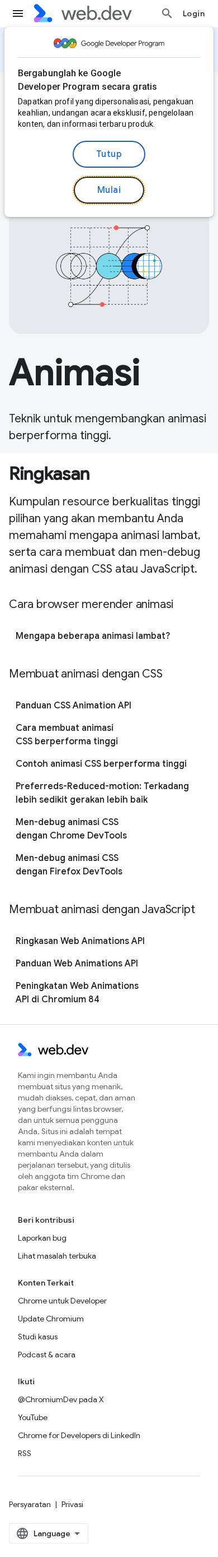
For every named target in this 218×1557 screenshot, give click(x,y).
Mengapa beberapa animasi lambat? (93, 636)
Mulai (109, 190)
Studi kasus (38, 1337)
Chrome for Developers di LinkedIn (79, 1435)
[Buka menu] (18, 13)
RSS (24, 1453)
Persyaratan (30, 1504)
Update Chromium (51, 1319)
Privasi (72, 1504)
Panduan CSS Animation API (73, 705)
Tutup (109, 154)
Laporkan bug (42, 1238)
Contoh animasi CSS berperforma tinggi (101, 764)
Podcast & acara (46, 1354)
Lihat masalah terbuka (57, 1256)
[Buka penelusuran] (167, 13)
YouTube (33, 1417)
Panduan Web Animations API (77, 963)
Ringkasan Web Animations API (80, 941)
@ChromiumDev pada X (61, 1399)
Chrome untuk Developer (62, 1301)
